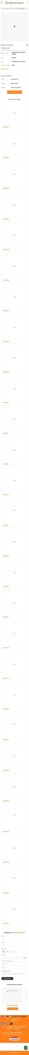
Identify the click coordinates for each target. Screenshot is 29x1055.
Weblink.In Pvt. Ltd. (17, 1034)
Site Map (16, 1028)
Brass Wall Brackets (11, 1005)
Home (3, 8)
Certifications (22, 1026)
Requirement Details (6, 971)
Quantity (3, 955)
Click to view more (4, 69)
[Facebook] (2, 1023)
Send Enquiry (14, 1053)
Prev (3, 999)
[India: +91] (4, 951)
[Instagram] (5, 1023)
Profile (15, 1026)
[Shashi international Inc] (14, 3)
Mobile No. (4, 948)
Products (7, 8)
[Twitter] (11, 1023)
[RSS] (21, 1028)
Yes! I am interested (14, 92)
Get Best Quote (11, 1008)
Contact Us (10, 1028)
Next (25, 999)
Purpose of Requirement (7, 961)
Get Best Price (5, 48)
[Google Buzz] (8, 1023)
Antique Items (14, 8)
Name (3, 936)
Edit (25, 958)
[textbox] (19, 957)
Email (3, 942)
